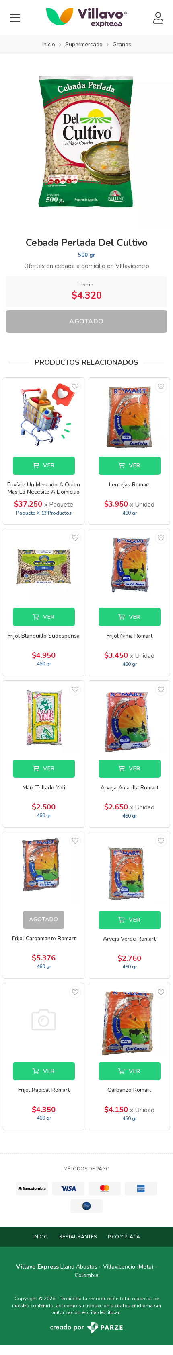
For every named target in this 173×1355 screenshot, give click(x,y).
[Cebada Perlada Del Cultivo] (86, 140)
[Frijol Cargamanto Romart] (43, 868)
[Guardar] (75, 387)
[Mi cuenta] (158, 17)
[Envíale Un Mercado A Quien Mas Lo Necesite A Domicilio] (43, 414)
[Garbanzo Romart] (129, 1019)
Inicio (40, 1237)
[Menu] (15, 17)
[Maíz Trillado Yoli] (43, 717)
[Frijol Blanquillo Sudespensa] (43, 565)
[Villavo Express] (86, 17)
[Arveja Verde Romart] (129, 868)
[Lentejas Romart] (129, 414)
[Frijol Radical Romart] (43, 1019)
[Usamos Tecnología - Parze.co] (86, 1327)
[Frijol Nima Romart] (129, 565)
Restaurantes (78, 1237)
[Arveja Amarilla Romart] (129, 717)
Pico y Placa (124, 1237)
